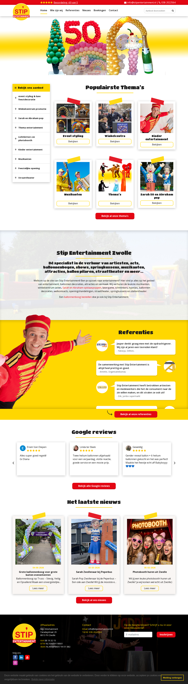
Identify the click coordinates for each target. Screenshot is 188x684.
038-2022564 (168, 2)
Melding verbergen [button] (172, 677)
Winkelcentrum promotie (32, 108)
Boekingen (100, 10)
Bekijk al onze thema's (114, 216)
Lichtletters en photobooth (26, 138)
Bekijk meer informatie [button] (43, 679)
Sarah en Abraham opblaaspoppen (82, 287)
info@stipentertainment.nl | (143, 2)
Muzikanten (24, 158)
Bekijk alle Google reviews (94, 486)
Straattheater (26, 177)
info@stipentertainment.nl (100, 629)
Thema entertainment (30, 127)
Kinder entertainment (30, 149)
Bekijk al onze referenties (135, 414)
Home (43, 10)
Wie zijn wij (56, 10)
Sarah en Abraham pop (30, 118)
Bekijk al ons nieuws (94, 600)
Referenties (72, 10)
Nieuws (86, 10)
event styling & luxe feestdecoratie (29, 98)
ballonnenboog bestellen (78, 297)
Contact (113, 10)
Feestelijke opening (29, 168)
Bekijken (73, 141)
